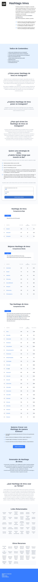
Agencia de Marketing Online (10, 557)
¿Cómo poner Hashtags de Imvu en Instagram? (17, 52)
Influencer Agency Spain (10, 562)
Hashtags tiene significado (16, 523)
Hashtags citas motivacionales (16, 532)
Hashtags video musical (22, 532)
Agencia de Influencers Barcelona (22, 547)
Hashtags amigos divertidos (16, 513)
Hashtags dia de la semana (22, 517)
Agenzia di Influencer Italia (4, 562)
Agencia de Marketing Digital (22, 552)
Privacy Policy (4, 575)
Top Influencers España (4, 552)
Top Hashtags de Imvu (12, 62)
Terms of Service (5, 576)
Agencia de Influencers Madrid (16, 547)
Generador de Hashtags (4, 547)
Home (3, 574)
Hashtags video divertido (4, 517)
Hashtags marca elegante (10, 532)
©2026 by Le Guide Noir (6, 573)
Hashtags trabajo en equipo (27, 532)
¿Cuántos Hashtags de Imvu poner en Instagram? (18, 53)
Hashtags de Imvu (12, 59)
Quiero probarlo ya (19, 446)
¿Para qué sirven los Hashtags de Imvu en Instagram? (19, 55)
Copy (7, 215)
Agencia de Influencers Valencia (28, 547)
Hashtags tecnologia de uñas (33, 528)
